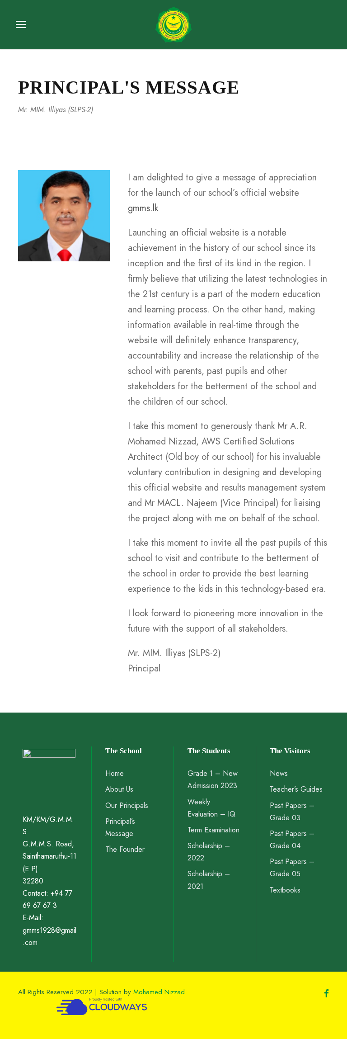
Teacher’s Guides (296, 789)
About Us (119, 789)
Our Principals (126, 805)
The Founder (125, 849)
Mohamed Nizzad (159, 992)
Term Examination (213, 830)
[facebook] (326, 994)
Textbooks (285, 890)
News (279, 773)
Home (114, 773)
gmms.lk (143, 208)
